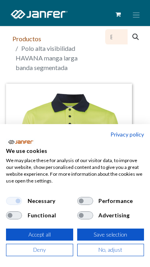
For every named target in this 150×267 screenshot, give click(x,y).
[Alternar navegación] (136, 14)
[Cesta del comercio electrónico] (118, 14)
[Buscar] (135, 36)
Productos (26, 38)
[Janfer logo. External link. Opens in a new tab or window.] (20, 142)
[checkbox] (14, 201)
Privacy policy (127, 134)
